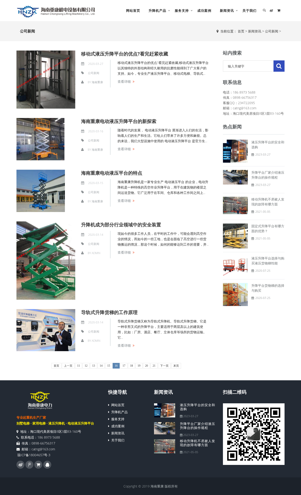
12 (86, 365)
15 (108, 365)
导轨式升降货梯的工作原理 (109, 312)
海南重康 (97, 82)
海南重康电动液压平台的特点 (111, 173)
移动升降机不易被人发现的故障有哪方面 (197, 443)
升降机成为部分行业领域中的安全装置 (121, 224)
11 (78, 365)
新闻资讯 (227, 10)
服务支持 (182, 10)
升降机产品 (157, 10)
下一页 (164, 365)
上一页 (68, 365)
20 (146, 365)
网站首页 (133, 10)
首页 (241, 31)
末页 (176, 365)
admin (96, 253)
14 (101, 365)
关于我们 (249, 10)
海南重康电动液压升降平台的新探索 (118, 121)
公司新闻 (271, 31)
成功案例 (204, 10)
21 (154, 365)
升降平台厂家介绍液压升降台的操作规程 (197, 425)
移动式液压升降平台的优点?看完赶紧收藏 (124, 54)
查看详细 (124, 81)
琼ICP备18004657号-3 (33, 455)
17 (124, 365)
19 (139, 365)
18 (131, 365)
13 (93, 365)
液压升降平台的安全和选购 (197, 407)
